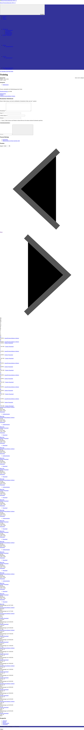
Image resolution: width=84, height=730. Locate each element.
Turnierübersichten (9, 46)
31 (0, 340)
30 (0, 392)
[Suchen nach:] (6, 134)
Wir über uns (5, 29)
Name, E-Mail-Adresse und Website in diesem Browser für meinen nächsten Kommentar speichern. (22, 120)
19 (0, 373)
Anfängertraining (8, 57)
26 (0, 385)
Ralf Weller (10, 71)
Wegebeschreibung (4, 91)
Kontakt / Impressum (7, 35)
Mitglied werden (8, 32)
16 (0, 369)
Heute (1, 232)
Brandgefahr (5, 139)
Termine (4, 45)
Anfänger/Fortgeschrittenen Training (7, 96)
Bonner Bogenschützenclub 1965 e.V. (8, 2)
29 (0, 337)
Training (4, 56)
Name (1, 113)
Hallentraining (6, 84)
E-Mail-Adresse (3, 115)
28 (0, 389)
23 (0, 381)
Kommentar (3, 110)
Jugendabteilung (8, 33)
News (4, 17)
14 (0, 365)
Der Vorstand (8, 31)
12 (0, 362)
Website (1, 118)
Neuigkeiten (5, 724)
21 (0, 377)
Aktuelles (5, 19)
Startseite (4, 16)
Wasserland (2, 411)
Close (2, 729)
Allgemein (5, 720)
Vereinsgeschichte (9, 30)
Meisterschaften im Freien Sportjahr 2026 (11, 140)
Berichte (4, 722)
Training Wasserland (8, 343)
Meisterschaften (6, 723)
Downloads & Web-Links (8, 68)
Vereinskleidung (8, 69)
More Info (2, 416)
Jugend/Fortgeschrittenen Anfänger (11, 338)
